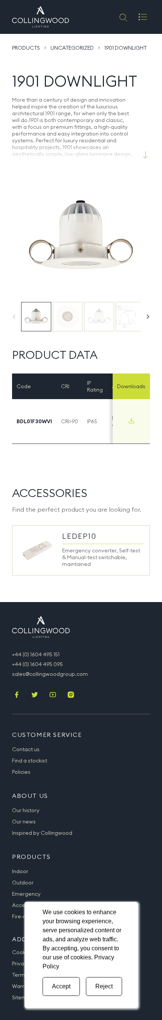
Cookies (22, 952)
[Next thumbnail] (147, 316)
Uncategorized (72, 47)
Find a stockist (29, 760)
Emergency (26, 893)
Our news (24, 821)
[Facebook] (16, 695)
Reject (104, 986)
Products (26, 47)
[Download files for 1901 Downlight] (131, 420)
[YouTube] (52, 695)
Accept (61, 986)
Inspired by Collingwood (42, 832)
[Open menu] (143, 17)
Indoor (20, 871)
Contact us (26, 749)
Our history (26, 810)
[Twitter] (34, 695)
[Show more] (145, 155)
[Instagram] (70, 695)
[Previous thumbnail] (14, 316)
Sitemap (22, 997)
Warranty (23, 986)
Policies (21, 771)
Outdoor (23, 882)
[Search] (123, 16)
